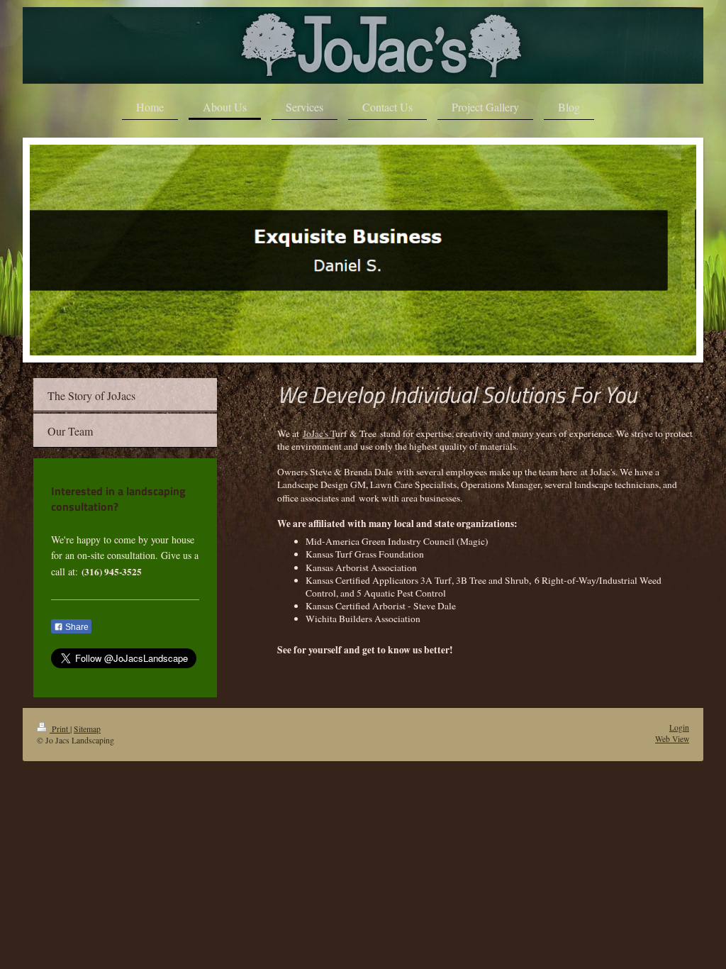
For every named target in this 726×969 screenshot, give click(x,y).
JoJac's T (319, 433)
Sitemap (87, 729)
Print (60, 729)
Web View (672, 738)
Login (679, 727)
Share (76, 627)
